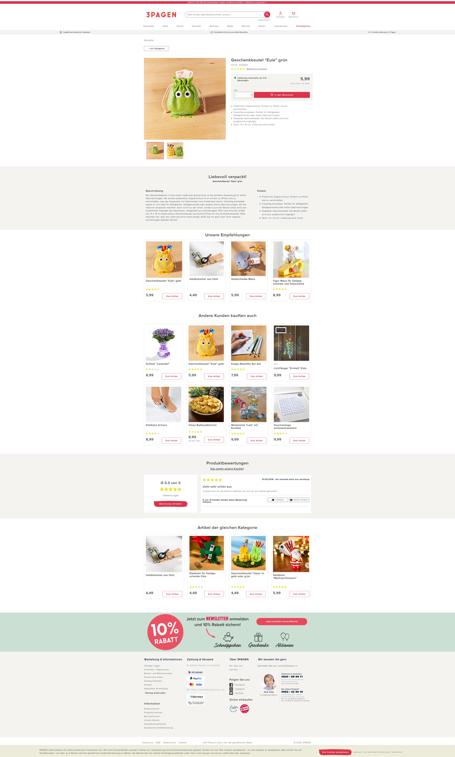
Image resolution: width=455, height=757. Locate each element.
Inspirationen (281, 26)
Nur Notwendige (370, 752)
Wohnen (246, 26)
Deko (165, 26)
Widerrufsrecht (151, 708)
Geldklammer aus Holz (203, 279)
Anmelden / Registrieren (156, 669)
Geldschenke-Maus (243, 279)
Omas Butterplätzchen (203, 425)
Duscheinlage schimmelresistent (285, 427)
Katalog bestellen (153, 681)
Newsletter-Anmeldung (156, 688)
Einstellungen (384, 752)
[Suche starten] (267, 14)
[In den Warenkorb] (282, 90)
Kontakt (148, 684)
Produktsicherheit (153, 712)
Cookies (183, 742)
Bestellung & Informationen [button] (163, 659)
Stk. (236, 90)
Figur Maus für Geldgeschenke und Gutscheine (288, 282)
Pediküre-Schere (156, 425)
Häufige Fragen (152, 665)
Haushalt (196, 26)
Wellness (214, 26)
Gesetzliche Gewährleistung (158, 727)
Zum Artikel (172, 296)
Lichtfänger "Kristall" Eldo (290, 368)
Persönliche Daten (153, 677)
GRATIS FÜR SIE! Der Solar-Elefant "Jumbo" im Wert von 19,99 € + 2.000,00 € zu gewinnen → (227, 3)
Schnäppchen (303, 26)
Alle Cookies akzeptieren (335, 752)
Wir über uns (236, 665)
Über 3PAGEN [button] (239, 659)
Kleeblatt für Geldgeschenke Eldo (202, 575)
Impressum (147, 742)
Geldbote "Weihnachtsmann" (285, 577)
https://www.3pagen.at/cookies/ (206, 753)
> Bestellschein (263, 20)
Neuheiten (148, 26)
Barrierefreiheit (152, 716)
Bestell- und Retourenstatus (158, 673)
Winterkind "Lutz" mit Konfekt (244, 427)
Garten (262, 26)
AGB (158, 742)
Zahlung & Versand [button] (200, 659)
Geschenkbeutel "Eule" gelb (163, 280)
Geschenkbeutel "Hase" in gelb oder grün (247, 575)
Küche (180, 26)
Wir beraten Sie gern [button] (272, 659)
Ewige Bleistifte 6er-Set (246, 364)
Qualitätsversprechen (155, 724)
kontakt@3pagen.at (287, 665)
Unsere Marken (152, 720)
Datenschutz (169, 742)
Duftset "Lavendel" (157, 364)
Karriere (233, 669)
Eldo (276, 364)
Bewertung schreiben (170, 503)
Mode (230, 26)
